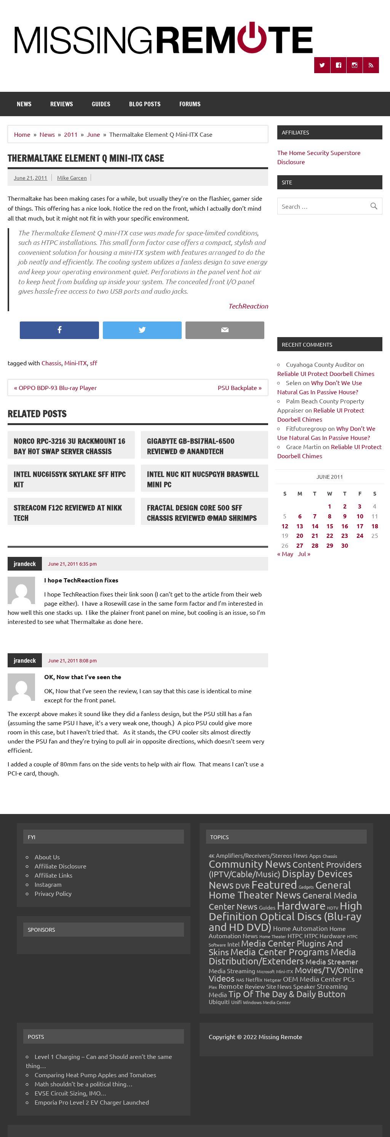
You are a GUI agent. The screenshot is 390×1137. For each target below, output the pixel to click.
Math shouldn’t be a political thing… (84, 1083)
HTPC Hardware (324, 935)
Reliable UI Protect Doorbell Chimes (325, 373)
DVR (242, 885)
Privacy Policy (53, 893)
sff (93, 362)
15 (329, 526)
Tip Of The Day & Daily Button (287, 993)
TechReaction (248, 306)
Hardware (301, 905)
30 (344, 545)
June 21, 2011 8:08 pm (72, 660)
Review (255, 986)
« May (285, 553)
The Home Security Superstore (319, 152)
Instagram (48, 884)
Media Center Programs (279, 951)
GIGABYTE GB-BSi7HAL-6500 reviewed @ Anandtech (191, 446)
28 (315, 545)
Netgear (272, 980)
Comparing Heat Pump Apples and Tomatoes (95, 1074)
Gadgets (306, 887)
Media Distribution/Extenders (282, 956)
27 (299, 545)
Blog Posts (145, 104)
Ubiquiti (219, 1001)
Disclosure (291, 161)
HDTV (332, 908)
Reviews (61, 104)
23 (344, 535)
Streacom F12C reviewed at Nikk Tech (68, 512)
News (24, 104)
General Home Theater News (280, 890)
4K (211, 855)
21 (315, 535)
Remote (231, 986)
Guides (101, 104)
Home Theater (272, 936)
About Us (47, 856)
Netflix (254, 979)
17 (359, 526)
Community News (250, 863)
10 (359, 516)
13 (299, 526)
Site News (279, 986)
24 (359, 535)
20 (299, 535)
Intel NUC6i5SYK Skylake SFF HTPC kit (70, 479)
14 (315, 526)
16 (344, 526)
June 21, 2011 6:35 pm (72, 563)
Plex (213, 987)
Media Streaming (232, 970)
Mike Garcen (72, 177)
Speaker (304, 986)
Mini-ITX (75, 362)
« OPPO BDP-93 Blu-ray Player (55, 387)
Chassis (51, 362)
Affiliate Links (53, 875)
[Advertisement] (329, 280)
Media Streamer (331, 961)
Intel (233, 944)
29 (329, 545)
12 (284, 526)
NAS (240, 980)
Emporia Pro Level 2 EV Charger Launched (92, 1102)
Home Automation (300, 928)
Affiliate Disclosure (60, 866)
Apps (315, 855)
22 (329, 535)
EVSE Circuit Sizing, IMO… (70, 1093)
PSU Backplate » (240, 387)
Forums (190, 104)
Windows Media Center (267, 1002)
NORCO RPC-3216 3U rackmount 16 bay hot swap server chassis (69, 446)
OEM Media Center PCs (319, 979)
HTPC (295, 935)
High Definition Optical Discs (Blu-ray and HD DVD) (285, 916)
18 (374, 526)
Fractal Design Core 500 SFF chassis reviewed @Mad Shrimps (202, 512)
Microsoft (266, 971)
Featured (274, 884)
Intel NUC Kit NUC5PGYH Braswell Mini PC (203, 479)
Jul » (304, 553)
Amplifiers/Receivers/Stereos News (262, 855)
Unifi (236, 1002)
